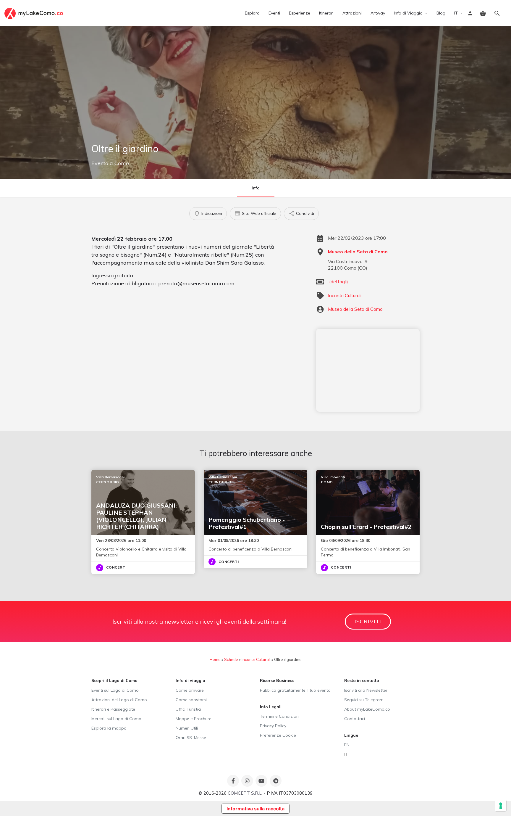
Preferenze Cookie (278, 735)
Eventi (274, 13)
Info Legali (271, 706)
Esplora (252, 13)
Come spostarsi (191, 699)
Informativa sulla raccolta (255, 809)
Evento (99, 163)
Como (121, 163)
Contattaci (354, 718)
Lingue (351, 735)
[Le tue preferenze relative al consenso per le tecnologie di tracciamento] (500, 805)
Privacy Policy (273, 725)
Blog (440, 13)
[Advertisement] (368, 370)
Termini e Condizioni (280, 716)
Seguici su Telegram (364, 699)
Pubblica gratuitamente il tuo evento (295, 690)
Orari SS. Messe (191, 737)
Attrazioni (352, 13)
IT (456, 13)
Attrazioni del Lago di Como (119, 699)
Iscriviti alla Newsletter (365, 690)
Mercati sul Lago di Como (116, 718)
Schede (231, 659)
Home (215, 659)
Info (256, 188)
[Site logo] (34, 13)
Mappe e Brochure (193, 718)
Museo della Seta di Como (358, 252)
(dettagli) (338, 281)
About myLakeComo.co (367, 709)
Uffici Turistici (188, 709)
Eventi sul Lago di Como (115, 690)
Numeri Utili (187, 728)
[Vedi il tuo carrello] (483, 13)
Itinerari (326, 13)
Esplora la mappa (109, 728)
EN (347, 744)
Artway (378, 13)
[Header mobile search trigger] (497, 13)
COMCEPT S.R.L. (245, 793)
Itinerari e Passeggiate (113, 709)
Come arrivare (190, 690)
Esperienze (299, 13)
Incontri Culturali (344, 295)
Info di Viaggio (408, 13)
